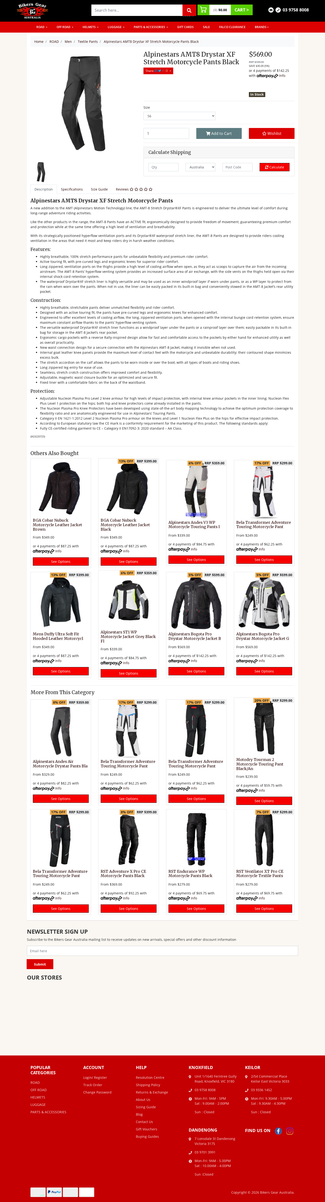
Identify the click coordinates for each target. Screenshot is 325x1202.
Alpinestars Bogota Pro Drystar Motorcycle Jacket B (194, 636)
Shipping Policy (148, 1085)
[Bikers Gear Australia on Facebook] (278, 1130)
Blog (139, 1114)
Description (43, 189)
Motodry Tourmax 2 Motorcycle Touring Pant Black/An (259, 764)
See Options (60, 561)
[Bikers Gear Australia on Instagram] (289, 1130)
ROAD (40, 27)
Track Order (92, 1085)
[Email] (271, 9)
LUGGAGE (115, 27)
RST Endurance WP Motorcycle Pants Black (190, 873)
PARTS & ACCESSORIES (150, 27)
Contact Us (144, 1121)
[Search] (189, 10)
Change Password (97, 1092)
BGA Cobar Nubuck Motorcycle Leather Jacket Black (125, 525)
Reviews (123, 189)
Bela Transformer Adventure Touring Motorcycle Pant (263, 524)
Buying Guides (147, 1136)
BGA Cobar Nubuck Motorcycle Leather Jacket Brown (57, 525)
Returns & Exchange (152, 1092)
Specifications (72, 189)
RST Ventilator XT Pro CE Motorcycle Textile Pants (259, 873)
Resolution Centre (150, 1077)
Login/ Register (95, 1077)
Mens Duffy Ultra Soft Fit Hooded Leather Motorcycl (58, 636)
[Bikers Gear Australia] (32, 10)
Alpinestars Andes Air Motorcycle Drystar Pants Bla (60, 763)
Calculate (276, 167)
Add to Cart (221, 133)
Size (146, 107)
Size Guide (99, 189)
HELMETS (89, 27)
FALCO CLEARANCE (232, 27)
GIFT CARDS (185, 27)
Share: (150, 71)
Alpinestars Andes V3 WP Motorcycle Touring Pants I (194, 524)
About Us (143, 1099)
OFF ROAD (64, 27)
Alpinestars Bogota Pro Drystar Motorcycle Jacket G (262, 636)
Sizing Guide (146, 1107)
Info (282, 75)
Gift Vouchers (146, 1129)
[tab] (43, 189)
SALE (206, 27)
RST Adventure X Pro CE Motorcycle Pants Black (123, 873)
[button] (272, 133)
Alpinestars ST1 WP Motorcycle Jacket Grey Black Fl (128, 636)
